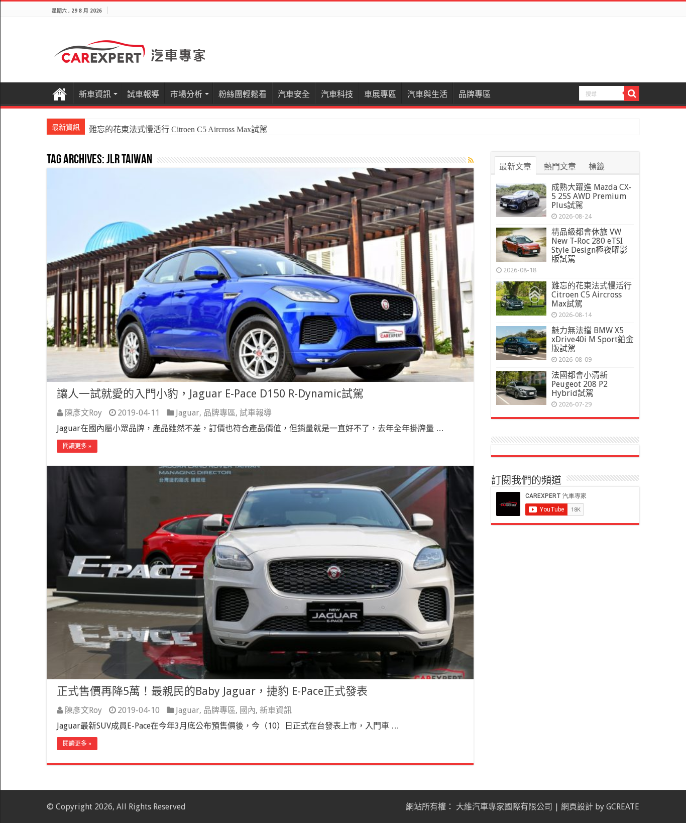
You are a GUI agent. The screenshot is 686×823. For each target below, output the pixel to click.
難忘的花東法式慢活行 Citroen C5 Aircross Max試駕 (178, 129)
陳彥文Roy (83, 413)
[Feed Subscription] (471, 160)
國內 (248, 710)
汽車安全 (294, 94)
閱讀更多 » (77, 446)
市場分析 (186, 94)
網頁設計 (577, 806)
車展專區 (380, 94)
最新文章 (515, 166)
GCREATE (622, 806)
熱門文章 (560, 166)
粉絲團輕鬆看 (242, 94)
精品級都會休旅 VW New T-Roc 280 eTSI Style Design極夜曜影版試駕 (589, 245)
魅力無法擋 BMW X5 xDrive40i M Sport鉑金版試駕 (592, 339)
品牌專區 (475, 94)
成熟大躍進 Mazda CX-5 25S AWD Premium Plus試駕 (591, 196)
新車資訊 (95, 94)
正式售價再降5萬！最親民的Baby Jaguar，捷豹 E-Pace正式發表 (212, 691)
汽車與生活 (427, 94)
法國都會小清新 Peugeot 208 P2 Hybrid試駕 (579, 384)
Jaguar (187, 413)
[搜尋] (631, 93)
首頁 (60, 93)
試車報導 (143, 94)
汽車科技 (337, 94)
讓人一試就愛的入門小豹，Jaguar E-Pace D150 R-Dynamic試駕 (210, 393)
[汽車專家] (129, 50)
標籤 (597, 166)
